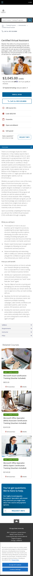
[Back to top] (16, 528)
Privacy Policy (15, 560)
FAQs (3, 335)
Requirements (6, 328)
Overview (5, 147)
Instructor (5, 332)
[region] (15, 558)
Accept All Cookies (15, 565)
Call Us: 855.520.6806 (9, 31)
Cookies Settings (15, 569)
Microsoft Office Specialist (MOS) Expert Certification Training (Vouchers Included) (14, 465)
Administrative (22, 25)
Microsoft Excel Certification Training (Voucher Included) (14, 377)
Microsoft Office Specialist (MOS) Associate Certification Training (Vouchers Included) (15, 420)
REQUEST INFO (24, 137)
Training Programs (11, 25)
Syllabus (4, 325)
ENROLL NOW (17, 95)
